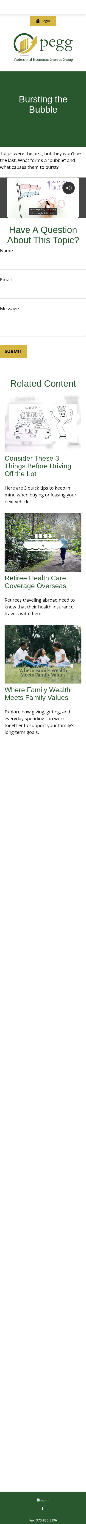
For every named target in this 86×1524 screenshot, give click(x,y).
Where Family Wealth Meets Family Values (37, 693)
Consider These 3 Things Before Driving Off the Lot (38, 466)
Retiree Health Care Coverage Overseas (35, 582)
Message (9, 308)
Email (6, 280)
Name (6, 251)
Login (46, 21)
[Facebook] (42, 1508)
